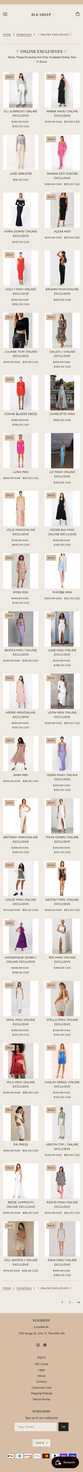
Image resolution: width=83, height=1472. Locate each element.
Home (7, 34)
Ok (63, 1426)
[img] (38, 1345)
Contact (41, 1381)
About (41, 1376)
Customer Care (42, 1387)
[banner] (41, 14)
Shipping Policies (41, 1393)
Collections (24, 34)
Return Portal (41, 1399)
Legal (41, 1370)
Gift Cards (41, 1364)
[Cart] (78, 14)
